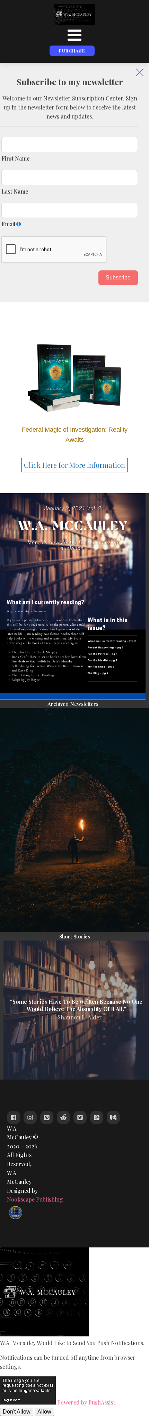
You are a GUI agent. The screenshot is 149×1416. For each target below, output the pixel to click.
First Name (15, 158)
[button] (140, 72)
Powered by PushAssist (86, 1402)
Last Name (14, 191)
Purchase (72, 51)
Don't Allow (16, 1412)
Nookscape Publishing (35, 1199)
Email (8, 224)
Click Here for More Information (74, 465)
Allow (44, 1412)
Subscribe (118, 277)
